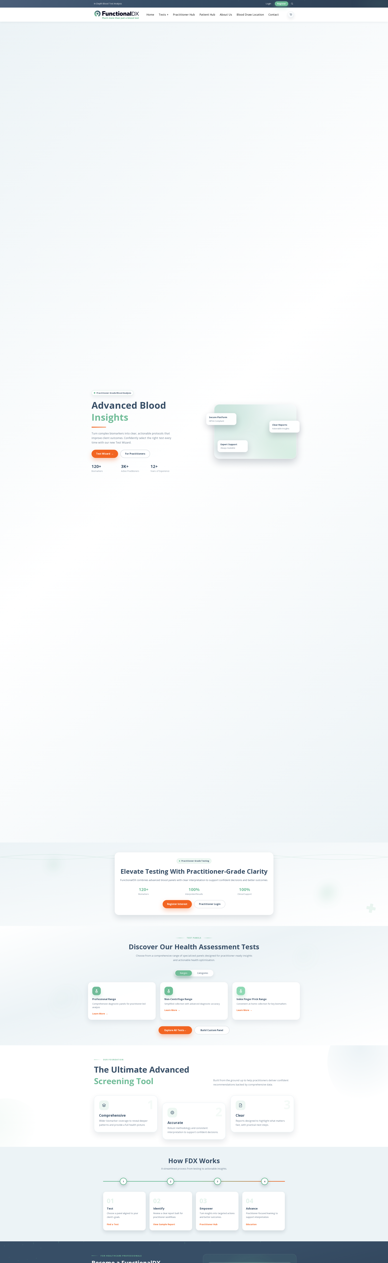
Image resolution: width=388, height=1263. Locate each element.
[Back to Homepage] (116, 14)
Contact (273, 14)
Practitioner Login (210, 904)
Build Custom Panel (212, 1030)
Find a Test (113, 1224)
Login (268, 3)
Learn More (100, 1013)
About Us (226, 14)
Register (281, 3)
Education (251, 1224)
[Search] (292, 4)
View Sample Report (164, 1224)
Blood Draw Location (250, 14)
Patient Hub (207, 14)
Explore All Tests (175, 1030)
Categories (202, 972)
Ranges (183, 972)
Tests (162, 14)
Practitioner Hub (184, 14)
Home (150, 14)
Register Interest (177, 904)
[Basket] (291, 14)
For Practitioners (135, 453)
